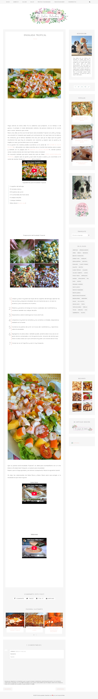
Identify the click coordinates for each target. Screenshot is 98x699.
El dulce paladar (40, 695)
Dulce (32, 1)
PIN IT (40, 598)
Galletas (75, 267)
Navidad (75, 278)
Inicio (8, 1)
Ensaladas (75, 264)
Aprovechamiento (83, 250)
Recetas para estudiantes (79, 295)
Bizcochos (85, 252)
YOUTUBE (28, 159)
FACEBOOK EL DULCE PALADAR (39, 149)
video (86, 309)
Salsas (74, 301)
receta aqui (21, 203)
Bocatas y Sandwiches (78, 255)
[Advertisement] (34, 55)
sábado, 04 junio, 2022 (20, 651)
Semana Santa (76, 304)
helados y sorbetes (77, 272)
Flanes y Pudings (84, 264)
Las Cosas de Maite (60, 695)
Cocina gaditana (77, 261)
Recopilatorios (76, 298)
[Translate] (89, 235)
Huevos (86, 272)
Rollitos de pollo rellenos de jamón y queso (82, 119)
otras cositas (81, 278)
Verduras (80, 309)
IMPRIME (51, 598)
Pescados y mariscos (78, 284)
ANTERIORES (60, 689)
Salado (24, 1)
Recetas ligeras (76, 292)
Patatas (79, 281)
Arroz (74, 252)
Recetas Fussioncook (44, 1)
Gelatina (81, 267)
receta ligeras (76, 287)
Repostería (84, 298)
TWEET (31, 598)
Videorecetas (72, 1)
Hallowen (84, 270)
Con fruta (84, 261)
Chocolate (83, 258)
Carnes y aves (76, 258)
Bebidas (79, 252)
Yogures (83, 312)
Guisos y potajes (77, 270)
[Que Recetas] (82, 443)
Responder (12, 656)
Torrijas (85, 307)
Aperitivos (75, 250)
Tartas (83, 304)
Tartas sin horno (77, 307)
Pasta (74, 281)
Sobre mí (16, 1)
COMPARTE (20, 598)
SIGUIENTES (8, 689)
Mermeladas (84, 275)
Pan (88, 278)
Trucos (74, 309)
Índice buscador (59, 1)
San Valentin (81, 301)
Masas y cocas (76, 275)
